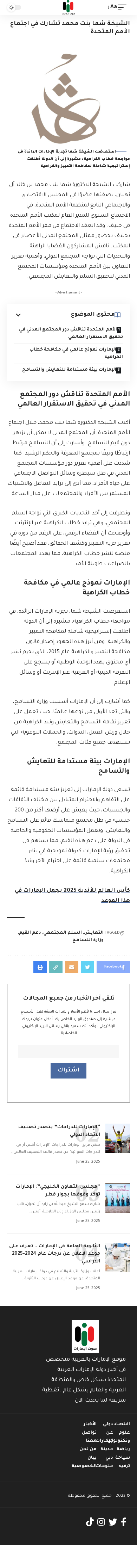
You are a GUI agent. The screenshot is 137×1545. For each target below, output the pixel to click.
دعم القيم (30, 933)
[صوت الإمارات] (68, 7)
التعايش (94, 933)
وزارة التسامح (88, 940)
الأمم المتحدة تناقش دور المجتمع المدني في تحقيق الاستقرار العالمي (71, 333)
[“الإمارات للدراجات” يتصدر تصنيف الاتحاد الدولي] (117, 1138)
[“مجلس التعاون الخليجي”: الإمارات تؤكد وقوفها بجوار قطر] (117, 1198)
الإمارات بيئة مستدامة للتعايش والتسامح (69, 369)
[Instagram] (101, 1522)
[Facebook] (123, 1522)
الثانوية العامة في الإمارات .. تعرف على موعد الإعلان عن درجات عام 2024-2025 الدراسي (54, 1254)
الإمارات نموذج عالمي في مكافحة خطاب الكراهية (76, 353)
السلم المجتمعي (62, 933)
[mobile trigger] (124, 7)
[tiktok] (90, 1522)
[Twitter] (113, 1522)
